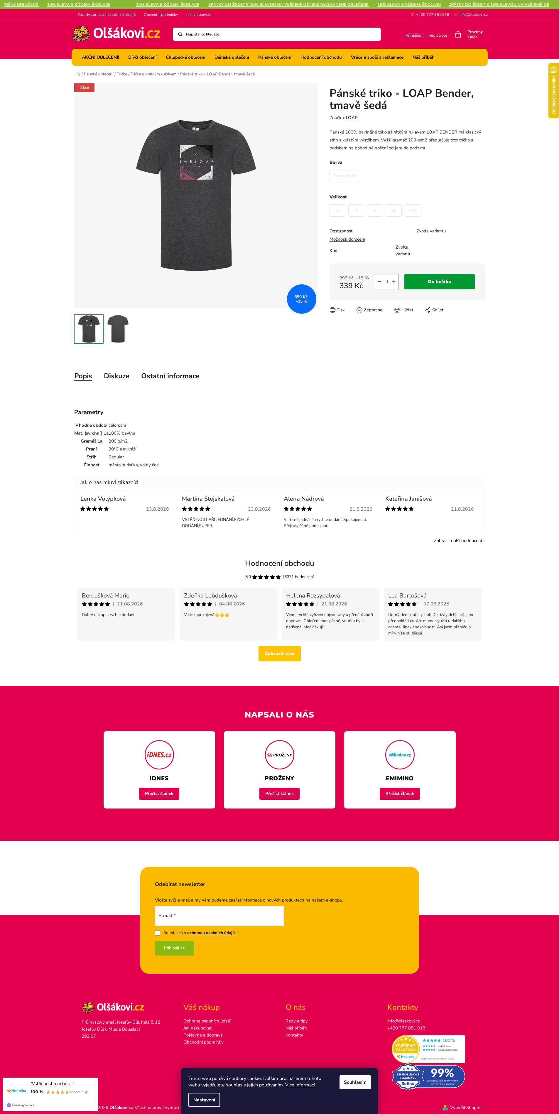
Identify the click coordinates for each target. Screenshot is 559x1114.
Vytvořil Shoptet (466, 1107)
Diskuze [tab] (116, 376)
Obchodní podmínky (161, 14)
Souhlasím (355, 1082)
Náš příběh (296, 1028)
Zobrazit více (280, 653)
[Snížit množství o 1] (379, 281)
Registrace (437, 35)
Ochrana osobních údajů (207, 1021)
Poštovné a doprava (203, 1035)
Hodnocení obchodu (279, 563)
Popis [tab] (83, 376)
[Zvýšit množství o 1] (393, 281)
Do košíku (439, 281)
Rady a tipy (297, 1021)
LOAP (352, 118)
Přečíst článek (159, 793)
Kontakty (294, 1035)
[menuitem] (100, 57)
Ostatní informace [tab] (170, 376)
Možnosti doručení (347, 239)
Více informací (300, 1085)
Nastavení (204, 1100)
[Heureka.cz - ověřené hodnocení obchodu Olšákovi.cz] (432, 1049)
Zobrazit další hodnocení (458, 541)
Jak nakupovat (198, 14)
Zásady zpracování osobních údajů (106, 14)
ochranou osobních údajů (211, 933)
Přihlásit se (174, 948)
